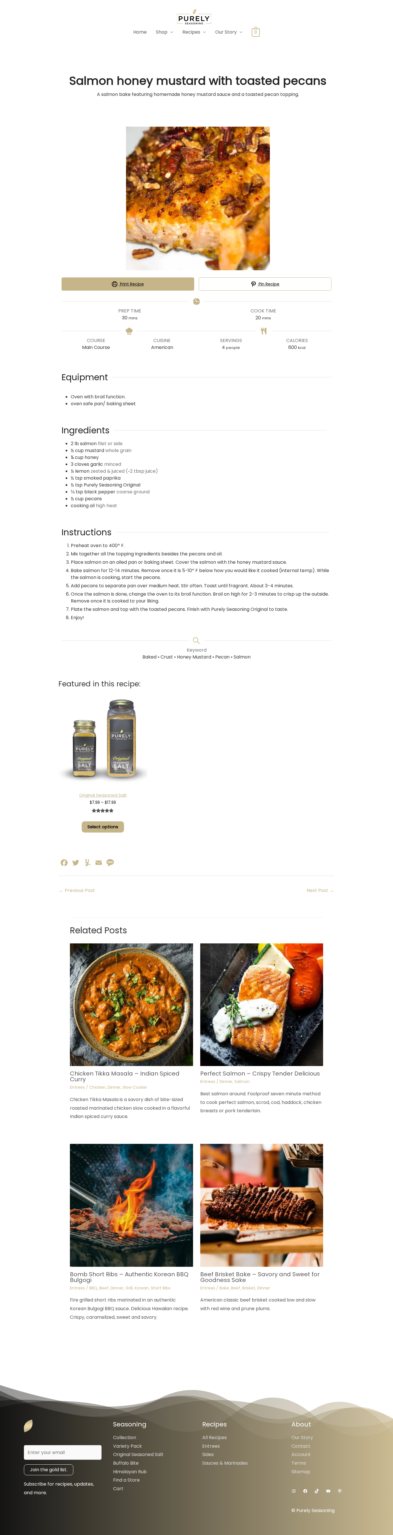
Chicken (97, 1087)
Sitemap (300, 1471)
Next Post (320, 890)
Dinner (114, 1087)
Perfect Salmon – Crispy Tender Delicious (260, 1073)
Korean (142, 1288)
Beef (103, 1288)
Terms (298, 1463)
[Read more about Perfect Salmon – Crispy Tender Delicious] (261, 1004)
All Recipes (214, 1437)
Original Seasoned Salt (138, 1454)
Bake (224, 1288)
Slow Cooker (135, 1087)
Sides (208, 1454)
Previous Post (77, 890)
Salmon (242, 1081)
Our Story (226, 32)
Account (301, 1454)
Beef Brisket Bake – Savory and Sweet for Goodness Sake (260, 1277)
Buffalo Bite (126, 1463)
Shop (161, 32)
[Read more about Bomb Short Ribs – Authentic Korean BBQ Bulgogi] (131, 1205)
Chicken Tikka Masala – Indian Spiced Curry (125, 1076)
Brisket (248, 1288)
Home (140, 32)
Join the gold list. (48, 1469)
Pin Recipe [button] (268, 284)
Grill (129, 1288)
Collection (124, 1437)
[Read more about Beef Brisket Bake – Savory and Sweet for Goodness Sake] (261, 1205)
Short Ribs (160, 1288)
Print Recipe (131, 284)
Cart (118, 1488)
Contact (300, 1446)
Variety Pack (127, 1446)
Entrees (77, 1087)
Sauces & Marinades (225, 1463)
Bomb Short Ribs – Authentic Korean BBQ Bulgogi (129, 1277)
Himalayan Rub (130, 1471)
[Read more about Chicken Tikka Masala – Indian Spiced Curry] (131, 1004)
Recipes (191, 32)
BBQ (93, 1288)
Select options (102, 827)
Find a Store (126, 1480)
